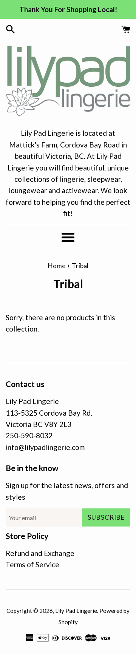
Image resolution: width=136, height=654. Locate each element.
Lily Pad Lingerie (76, 610)
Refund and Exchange (40, 553)
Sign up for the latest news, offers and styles (67, 491)
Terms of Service (32, 564)
